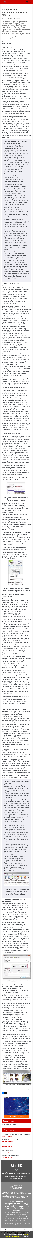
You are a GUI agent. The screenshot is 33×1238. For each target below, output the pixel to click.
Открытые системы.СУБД (17, 1204)
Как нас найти (6, 1173)
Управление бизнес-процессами (16, 1220)
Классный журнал (20, 1208)
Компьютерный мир (17, 1202)
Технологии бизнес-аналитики (16, 1214)
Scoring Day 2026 (7, 1150)
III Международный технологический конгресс (16, 1134)
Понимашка (17, 1210)
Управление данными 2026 (10, 1155)
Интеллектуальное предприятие (16, 1218)
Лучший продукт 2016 (9, 1125)
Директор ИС (10, 1206)
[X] (5, 1093)
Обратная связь (25, 1172)
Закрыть (26, 1236)
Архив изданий (16, 1175)
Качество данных (20, 1216)
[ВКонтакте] (3, 1093)
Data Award (8, 1212)
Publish (9, 1208)
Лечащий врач (23, 1206)
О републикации (21, 1173)
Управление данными (20, 1212)
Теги (28, 1173)
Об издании (16, 1172)
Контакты (13, 1173)
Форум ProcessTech (8, 1145)
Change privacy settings (16, 1178)
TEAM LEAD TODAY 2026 (10, 1140)
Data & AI (9, 1216)
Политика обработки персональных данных (16, 1176)
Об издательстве (7, 1172)
